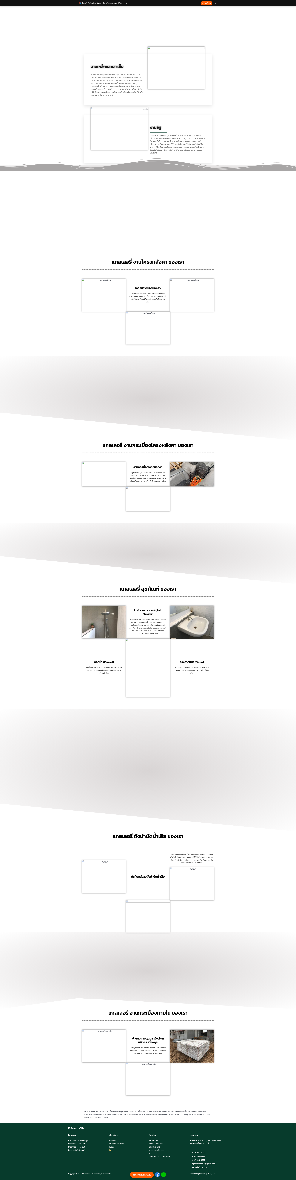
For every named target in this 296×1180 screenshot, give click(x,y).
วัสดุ (110, 1150)
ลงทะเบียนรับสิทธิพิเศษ (142, 1174)
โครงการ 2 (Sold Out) (76, 1146)
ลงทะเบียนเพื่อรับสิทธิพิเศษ (159, 1156)
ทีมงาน (111, 1146)
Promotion (153, 1140)
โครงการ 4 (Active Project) (79, 1140)
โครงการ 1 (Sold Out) (76, 1150)
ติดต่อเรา (194, 1135)
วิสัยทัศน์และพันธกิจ (116, 1143)
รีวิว (150, 1153)
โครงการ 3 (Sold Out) (76, 1143)
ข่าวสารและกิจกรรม (156, 1150)
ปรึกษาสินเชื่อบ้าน (156, 1143)
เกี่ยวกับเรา (113, 1140)
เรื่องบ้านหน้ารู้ (154, 1146)
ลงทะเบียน (206, 3)
